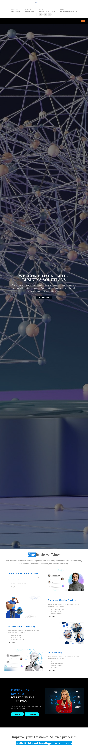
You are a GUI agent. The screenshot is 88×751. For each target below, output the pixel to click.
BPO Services (37, 21)
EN (83, 21)
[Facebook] (41, 14)
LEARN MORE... (51, 616)
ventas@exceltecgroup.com (68, 11)
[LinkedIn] (50, 14)
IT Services (47, 21)
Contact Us (58, 21)
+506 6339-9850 (29, 11)
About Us (17, 714)
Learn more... (11, 590)
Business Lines (44, 297)
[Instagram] (45, 14)
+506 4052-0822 (15, 11)
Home (28, 21)
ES (79, 21)
